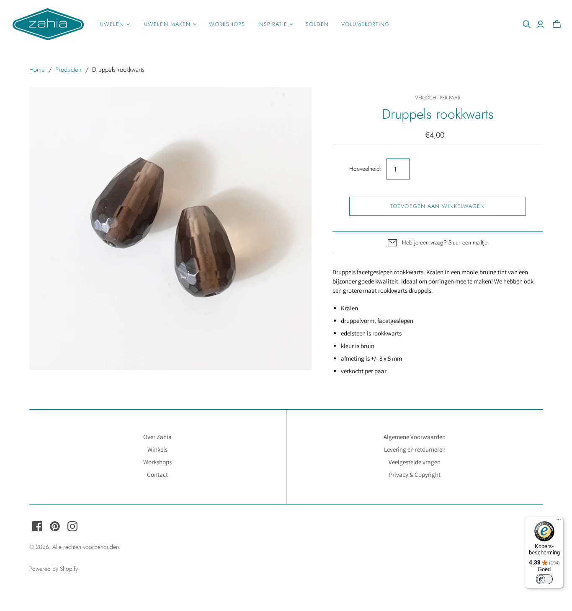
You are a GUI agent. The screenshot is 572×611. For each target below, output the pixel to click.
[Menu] (559, 522)
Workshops (227, 24)
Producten (68, 69)
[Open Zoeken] (527, 24)
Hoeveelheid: (365, 169)
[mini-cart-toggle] (557, 24)
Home (37, 69)
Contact (157, 474)
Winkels (157, 449)
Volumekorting (365, 24)
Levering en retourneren (415, 449)
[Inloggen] (540, 24)
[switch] (544, 579)
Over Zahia (157, 437)
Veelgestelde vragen (415, 462)
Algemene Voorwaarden (415, 437)
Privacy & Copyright (415, 474)
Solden (317, 24)
